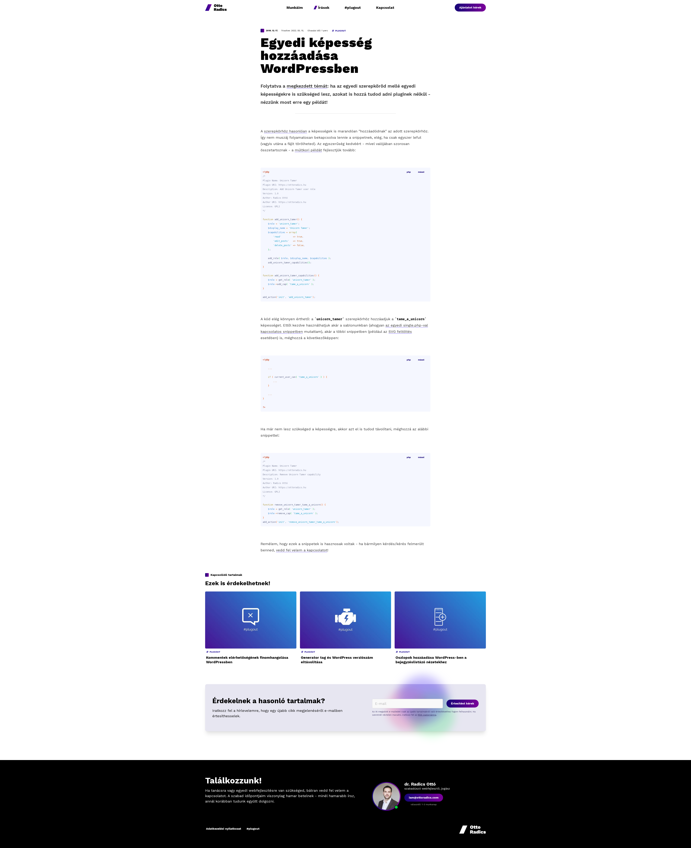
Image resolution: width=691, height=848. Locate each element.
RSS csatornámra (427, 715)
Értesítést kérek (462, 703)
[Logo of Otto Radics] (216, 7)
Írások (323, 7)
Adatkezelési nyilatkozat (223, 828)
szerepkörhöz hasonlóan (285, 131)
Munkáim (294, 7)
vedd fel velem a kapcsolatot (301, 550)
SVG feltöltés (400, 331)
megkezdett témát (307, 86)
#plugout (353, 7)
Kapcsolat (385, 7)
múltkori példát (308, 150)
